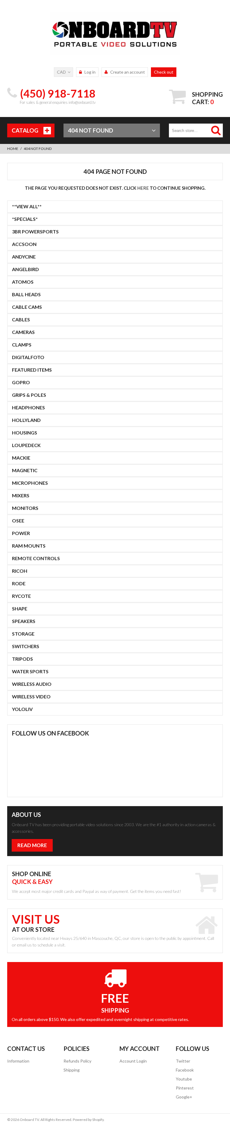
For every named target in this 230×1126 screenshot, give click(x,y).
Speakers (23, 621)
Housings (24, 432)
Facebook (185, 1069)
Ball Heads (26, 294)
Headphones (28, 407)
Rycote (21, 596)
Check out (163, 72)
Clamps (21, 344)
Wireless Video (31, 696)
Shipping (71, 1069)
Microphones (30, 483)
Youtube (184, 1078)
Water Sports (30, 671)
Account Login (133, 1060)
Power (21, 533)
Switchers (25, 646)
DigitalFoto (28, 357)
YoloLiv (22, 709)
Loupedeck (26, 445)
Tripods (22, 659)
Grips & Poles (29, 395)
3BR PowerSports (35, 231)
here (143, 188)
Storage (23, 633)
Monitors (25, 508)
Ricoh (19, 571)
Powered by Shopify (88, 1119)
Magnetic (24, 470)
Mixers (20, 495)
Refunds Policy (77, 1060)
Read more (32, 845)
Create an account (127, 72)
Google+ (184, 1096)
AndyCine (24, 256)
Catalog (25, 130)
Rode (18, 583)
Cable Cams (27, 307)
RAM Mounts (29, 545)
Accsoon (24, 244)
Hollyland (26, 420)
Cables (21, 319)
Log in (90, 72)
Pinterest (185, 1087)
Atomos (23, 282)
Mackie (21, 458)
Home (12, 148)
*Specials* (25, 219)
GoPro (21, 382)
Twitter (183, 1060)
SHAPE (19, 608)
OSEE (18, 520)
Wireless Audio (32, 684)
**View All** (27, 206)
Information (18, 1060)
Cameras (23, 332)
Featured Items (32, 370)
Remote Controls (36, 558)
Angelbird (25, 269)
